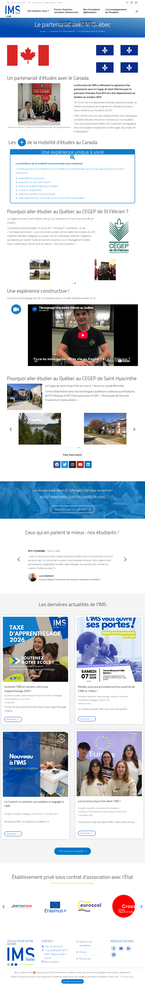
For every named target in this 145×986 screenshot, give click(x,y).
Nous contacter (51, 961)
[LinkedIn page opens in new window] (128, 948)
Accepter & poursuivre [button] (72, 981)
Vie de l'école (24, 699)
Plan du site (85, 958)
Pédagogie (57, 695)
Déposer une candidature (85, 943)
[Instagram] (72, 464)
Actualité (8, 695)
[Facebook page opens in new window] (127, 2)
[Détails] (35, 648)
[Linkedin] (88, 464)
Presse (82, 952)
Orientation (83, 700)
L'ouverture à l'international (107, 808)
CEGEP (80, 102)
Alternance (91, 696)
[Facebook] (56, 464)
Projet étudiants (11, 699)
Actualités (16, 695)
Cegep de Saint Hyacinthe (63, 386)
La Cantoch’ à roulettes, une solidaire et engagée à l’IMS (34, 804)
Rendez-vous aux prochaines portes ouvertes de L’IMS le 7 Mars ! (106, 689)
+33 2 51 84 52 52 (53, 946)
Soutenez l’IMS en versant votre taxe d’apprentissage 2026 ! (26, 689)
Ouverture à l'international (89, 811)
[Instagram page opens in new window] (132, 2)
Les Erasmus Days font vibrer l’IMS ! (99, 801)
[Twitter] (64, 464)
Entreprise (38, 695)
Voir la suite (11, 719)
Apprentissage (28, 695)
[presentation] (18, 560)
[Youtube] (80, 464)
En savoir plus (127, 976)
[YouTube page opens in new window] (136, 2)
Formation (48, 695)
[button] (72, 283)
